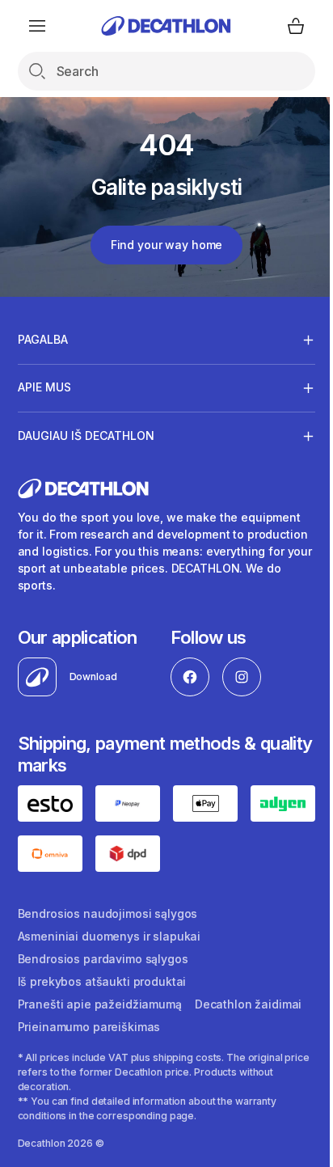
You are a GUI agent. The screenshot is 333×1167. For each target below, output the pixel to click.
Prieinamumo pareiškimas (89, 1051)
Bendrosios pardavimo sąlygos (103, 983)
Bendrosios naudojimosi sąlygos (108, 938)
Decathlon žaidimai (248, 1028)
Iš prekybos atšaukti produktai (102, 1006)
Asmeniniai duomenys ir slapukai (109, 960)
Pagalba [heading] (43, 339)
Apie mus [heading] (44, 387)
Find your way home (166, 245)
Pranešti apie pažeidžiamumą (100, 1028)
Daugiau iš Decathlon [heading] (86, 435)
